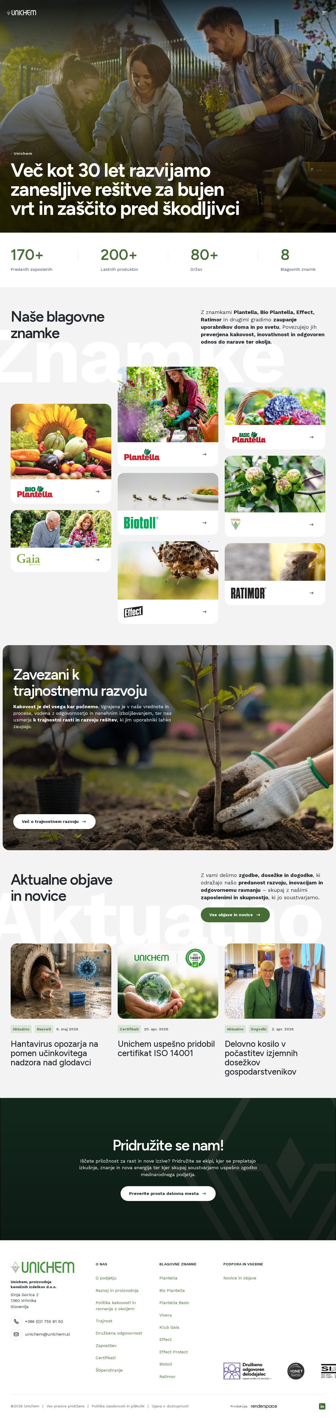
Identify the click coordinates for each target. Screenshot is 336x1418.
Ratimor (167, 1376)
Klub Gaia (169, 1327)
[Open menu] (324, 12)
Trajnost (104, 1320)
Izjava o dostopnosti (170, 1406)
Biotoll (165, 1364)
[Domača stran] (42, 1267)
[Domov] (21, 12)
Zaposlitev (106, 1345)
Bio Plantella (172, 1290)
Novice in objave (239, 1277)
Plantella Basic (174, 1302)
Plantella (168, 1277)
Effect (165, 1339)
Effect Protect (173, 1351)
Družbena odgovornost (119, 1333)
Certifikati (106, 1357)
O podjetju (106, 1277)
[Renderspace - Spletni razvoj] (264, 1406)
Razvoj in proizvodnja (117, 1290)
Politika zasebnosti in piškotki (118, 1406)
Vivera (165, 1315)
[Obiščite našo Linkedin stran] (322, 1406)
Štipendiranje (109, 1370)
